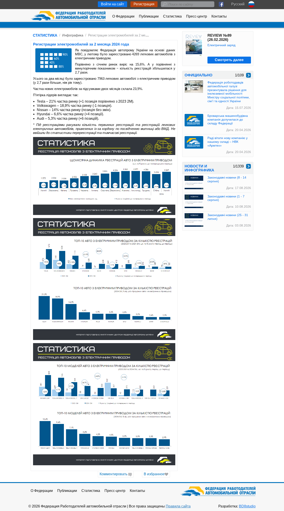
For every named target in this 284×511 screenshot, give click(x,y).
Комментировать (113, 474)
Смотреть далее (229, 60)
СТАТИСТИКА (45, 35)
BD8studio (247, 506)
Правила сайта (178, 506)
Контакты (219, 16)
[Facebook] (221, 4)
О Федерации (123, 16)
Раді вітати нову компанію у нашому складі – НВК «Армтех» (227, 141)
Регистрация (144, 4)
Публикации (149, 16)
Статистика (172, 16)
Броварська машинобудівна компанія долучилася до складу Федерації (227, 119)
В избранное (154, 474)
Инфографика (72, 35)
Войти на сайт (112, 4)
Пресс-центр (196, 16)
